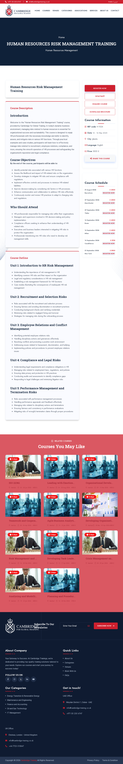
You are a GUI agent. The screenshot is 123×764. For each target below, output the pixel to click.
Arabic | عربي (113, 2)
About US (104, 10)
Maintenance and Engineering (19, 700)
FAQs (67, 675)
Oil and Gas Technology (17, 709)
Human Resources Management (61, 50)
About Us (69, 658)
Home (37, 10)
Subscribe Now (104, 626)
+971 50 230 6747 (14, 2)
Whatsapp (100, 96)
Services (93, 10)
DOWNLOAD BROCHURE (100, 112)
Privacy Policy (93, 760)
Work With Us (70, 671)
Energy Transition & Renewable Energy (23, 696)
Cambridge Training (29, 760)
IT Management (14, 713)
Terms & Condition (110, 760)
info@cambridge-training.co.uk (39, 2)
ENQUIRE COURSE (99, 104)
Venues (55, 10)
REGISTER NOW (99, 88)
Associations (81, 10)
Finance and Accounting (17, 704)
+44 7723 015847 (16, 746)
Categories (67, 10)
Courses (46, 10)
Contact (115, 10)
